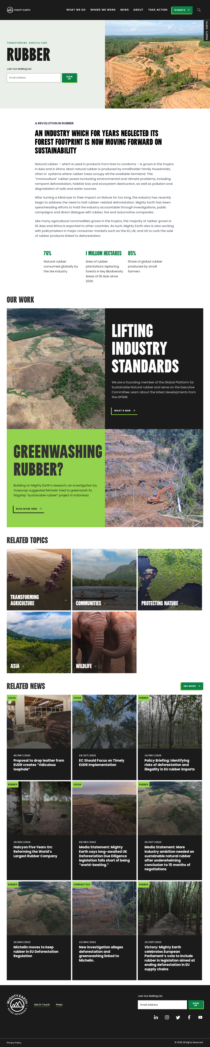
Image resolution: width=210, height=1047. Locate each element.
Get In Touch (42, 1004)
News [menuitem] (124, 9)
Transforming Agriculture (27, 42)
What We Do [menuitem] (76, 9)
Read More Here (26, 508)
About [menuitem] (138, 9)
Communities (81, 884)
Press (59, 1004)
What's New (122, 410)
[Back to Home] (17, 1004)
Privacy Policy (14, 1042)
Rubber (143, 697)
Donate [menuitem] (179, 10)
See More (190, 686)
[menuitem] (18, 10)
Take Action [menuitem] (158, 9)
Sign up (69, 77)
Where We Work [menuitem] (103, 9)
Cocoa (12, 697)
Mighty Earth (206, 30)
